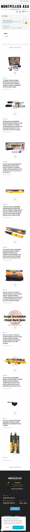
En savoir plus (18, 523)
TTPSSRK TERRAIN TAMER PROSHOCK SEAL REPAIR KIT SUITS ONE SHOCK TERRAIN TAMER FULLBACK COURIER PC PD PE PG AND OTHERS (12, 83)
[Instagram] (16, 492)
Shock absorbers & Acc (7, 89)
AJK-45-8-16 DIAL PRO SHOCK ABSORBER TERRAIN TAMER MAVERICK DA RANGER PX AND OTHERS (12, 423)
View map (16, 508)
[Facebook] (13, 492)
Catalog (6, 36)
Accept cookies (18, 527)
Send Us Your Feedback (16, 488)
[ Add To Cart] (15, 73)
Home (5, 33)
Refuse (7, 527)
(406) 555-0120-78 (9, 498)
